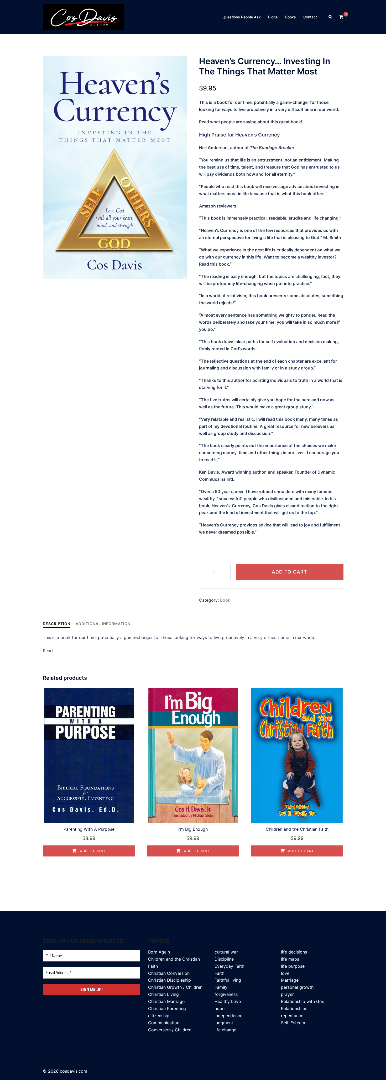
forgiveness (226, 994)
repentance (292, 1015)
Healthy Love (228, 1001)
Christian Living (163, 994)
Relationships (294, 1008)
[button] (330, 17)
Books (290, 17)
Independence (228, 1015)
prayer (287, 994)
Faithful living (228, 980)
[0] (341, 16)
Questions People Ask (241, 17)
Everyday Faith (229, 966)
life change (225, 1029)
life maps (290, 959)
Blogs (273, 17)
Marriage (290, 980)
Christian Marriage (166, 1001)
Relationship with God (303, 1001)
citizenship (158, 1015)
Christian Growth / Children (175, 987)
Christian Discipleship (169, 980)
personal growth (297, 987)
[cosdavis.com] (83, 16)
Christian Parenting (167, 1008)
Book (225, 600)
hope (220, 1008)
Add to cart (289, 572)
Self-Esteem (293, 1022)
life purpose (293, 966)
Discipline (224, 959)
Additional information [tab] (103, 623)
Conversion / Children (169, 1029)
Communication (163, 1022)
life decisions (294, 952)
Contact (310, 17)
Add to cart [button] (92, 851)
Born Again (159, 952)
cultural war (226, 952)
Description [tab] (56, 623)
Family (221, 987)
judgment (224, 1022)
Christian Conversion (169, 973)
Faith (219, 973)
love (285, 973)
